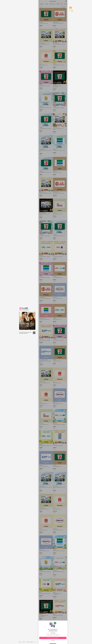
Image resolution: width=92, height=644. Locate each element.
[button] (21, 641)
